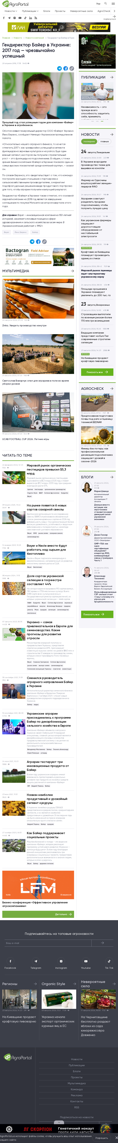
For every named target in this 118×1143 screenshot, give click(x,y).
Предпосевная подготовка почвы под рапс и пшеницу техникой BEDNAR (97, 419)
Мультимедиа (77, 1083)
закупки (42, 606)
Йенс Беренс (21, 232)
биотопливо (37, 567)
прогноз (30, 489)
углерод (44, 753)
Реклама (77, 1095)
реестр (30, 610)
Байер (35, 232)
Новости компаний (35, 38)
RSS (76, 1107)
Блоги (46, 11)
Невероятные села (81, 11)
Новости (18, 38)
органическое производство (55, 489)
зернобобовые (32, 606)
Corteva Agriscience (51, 493)
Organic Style (32, 493)
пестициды (39, 489)
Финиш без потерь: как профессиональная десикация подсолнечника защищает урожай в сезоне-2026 (97, 455)
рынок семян (43, 533)
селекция (51, 610)
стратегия (57, 669)
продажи (67, 606)
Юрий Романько (33, 753)
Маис (37, 610)
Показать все (95, 372)
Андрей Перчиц (37, 786)
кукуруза (43, 610)
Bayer (6, 232)
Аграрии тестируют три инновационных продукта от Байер (48, 766)
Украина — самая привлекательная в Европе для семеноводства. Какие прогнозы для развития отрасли (50, 630)
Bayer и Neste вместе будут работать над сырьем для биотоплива (47, 549)
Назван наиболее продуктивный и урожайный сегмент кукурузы (47, 799)
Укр (98, 3)
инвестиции (66, 669)
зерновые (68, 603)
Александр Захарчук (54, 606)
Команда (77, 1089)
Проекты (60, 11)
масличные (31, 613)
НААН (29, 603)
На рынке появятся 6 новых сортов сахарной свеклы (46, 507)
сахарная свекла (56, 533)
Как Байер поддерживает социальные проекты (46, 835)
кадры (36, 704)
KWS (35, 533)
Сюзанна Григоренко (41, 662)
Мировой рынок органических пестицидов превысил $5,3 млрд (49, 469)
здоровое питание (46, 863)
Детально (61, 914)
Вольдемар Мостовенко (36, 749)
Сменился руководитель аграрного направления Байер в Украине (50, 682)
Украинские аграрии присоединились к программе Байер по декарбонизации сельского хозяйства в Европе (49, 719)
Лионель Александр (60, 749)
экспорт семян (44, 665)
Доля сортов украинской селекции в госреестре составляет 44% (45, 580)
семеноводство (33, 537)
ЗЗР (28, 786)
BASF (41, 493)
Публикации (77, 1065)
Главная (6, 38)
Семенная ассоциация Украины (39, 669)
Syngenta (64, 493)
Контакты (76, 1101)
